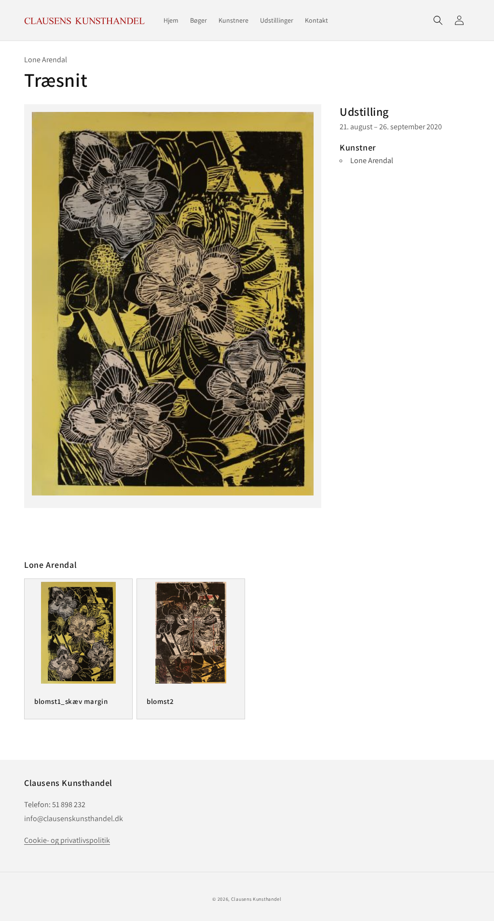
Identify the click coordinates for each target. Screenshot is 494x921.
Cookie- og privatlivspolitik (67, 840)
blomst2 (160, 701)
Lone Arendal (371, 160)
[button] (438, 20)
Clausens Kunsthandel (256, 899)
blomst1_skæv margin (71, 701)
